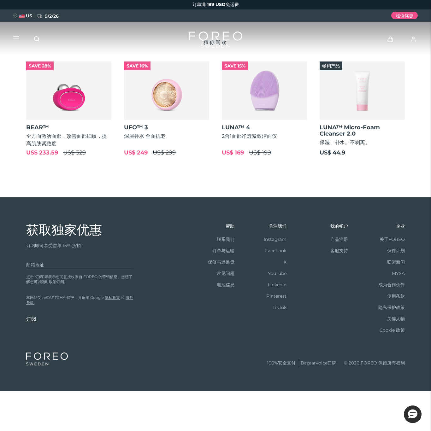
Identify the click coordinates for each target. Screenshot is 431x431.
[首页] (215, 41)
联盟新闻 (396, 262)
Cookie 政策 (392, 330)
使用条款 (396, 296)
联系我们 (225, 239)
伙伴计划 (396, 250)
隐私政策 (112, 297)
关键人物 (396, 319)
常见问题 (225, 273)
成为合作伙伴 (391, 285)
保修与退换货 (221, 262)
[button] (413, 414)
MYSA (398, 273)
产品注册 (339, 239)
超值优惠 (404, 15)
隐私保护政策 (391, 307)
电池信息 (225, 285)
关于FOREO (392, 239)
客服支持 (339, 250)
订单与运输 (223, 250)
